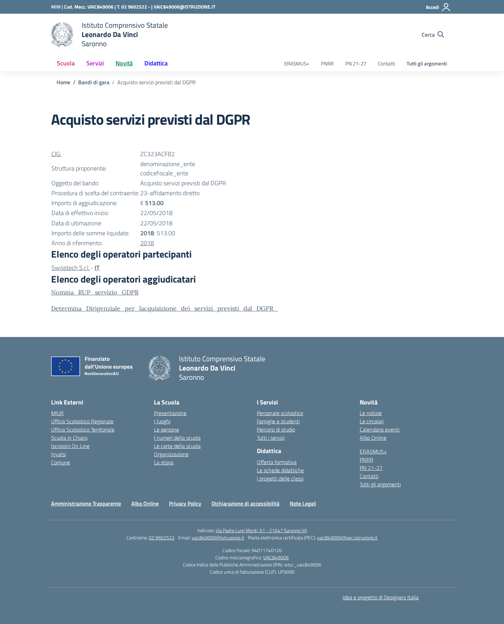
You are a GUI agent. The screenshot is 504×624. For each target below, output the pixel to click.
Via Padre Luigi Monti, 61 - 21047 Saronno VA (261, 530)
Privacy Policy (185, 503)
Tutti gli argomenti (427, 63)
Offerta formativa (277, 462)
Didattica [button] (156, 63)
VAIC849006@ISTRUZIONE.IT (184, 6)
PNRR (327, 63)
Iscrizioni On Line (70, 446)
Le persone (166, 429)
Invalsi (58, 454)
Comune (60, 462)
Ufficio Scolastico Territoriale (83, 429)
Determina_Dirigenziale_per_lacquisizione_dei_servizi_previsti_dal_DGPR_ (164, 308)
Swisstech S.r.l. (70, 267)
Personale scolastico (280, 413)
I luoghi (162, 421)
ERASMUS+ (296, 63)
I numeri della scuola (177, 438)
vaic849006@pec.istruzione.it (347, 537)
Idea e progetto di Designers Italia (381, 597)
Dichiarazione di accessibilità (245, 503)
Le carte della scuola (177, 446)
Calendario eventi (379, 429)
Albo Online (373, 438)
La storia (163, 462)
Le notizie (371, 413)
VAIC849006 (276, 557)
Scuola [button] (66, 63)
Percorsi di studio (276, 429)
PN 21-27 (355, 63)
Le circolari (372, 421)
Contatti (386, 63)
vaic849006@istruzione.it (218, 537)
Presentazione (170, 413)
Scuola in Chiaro (69, 438)
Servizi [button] (95, 63)
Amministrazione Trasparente (86, 503)
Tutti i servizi (271, 438)
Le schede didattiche (280, 470)
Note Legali (303, 503)
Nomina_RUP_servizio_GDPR (95, 292)
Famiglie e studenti (278, 421)
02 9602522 (162, 537)
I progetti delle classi (280, 478)
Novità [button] (124, 63)
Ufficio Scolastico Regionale (82, 421)
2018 (147, 243)
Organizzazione (171, 454)
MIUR (57, 413)
